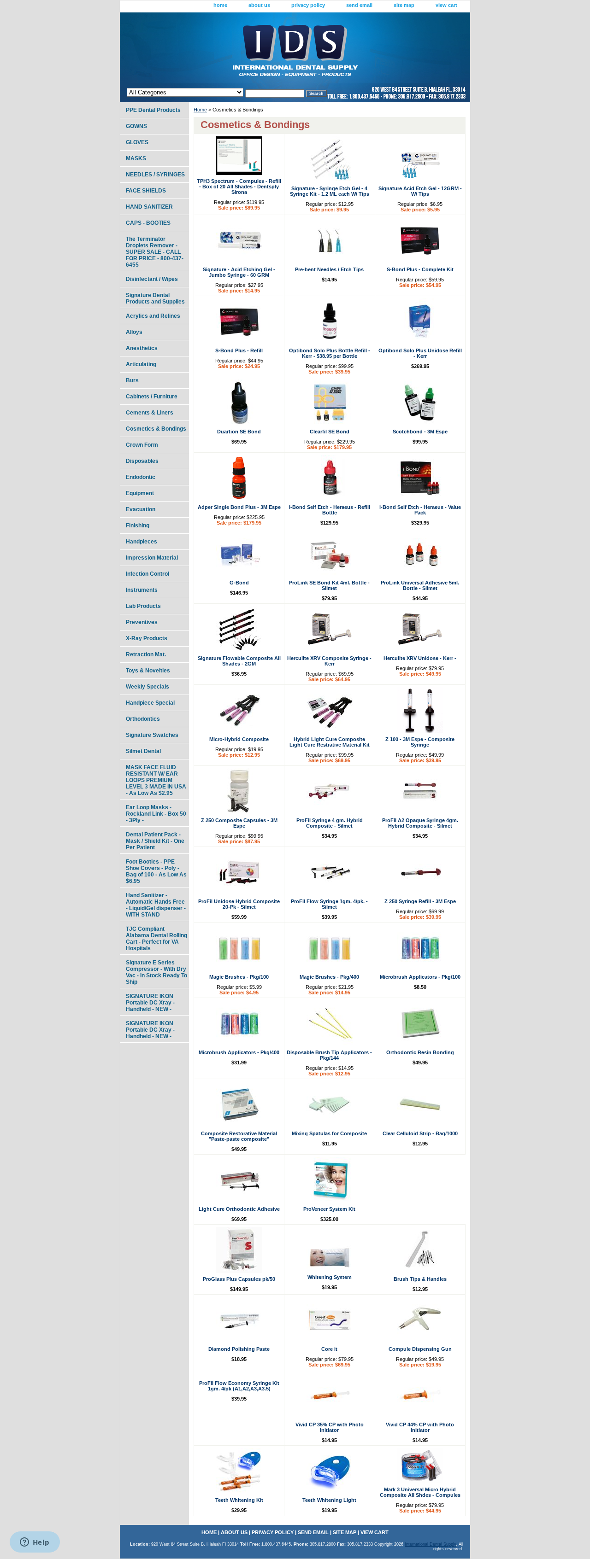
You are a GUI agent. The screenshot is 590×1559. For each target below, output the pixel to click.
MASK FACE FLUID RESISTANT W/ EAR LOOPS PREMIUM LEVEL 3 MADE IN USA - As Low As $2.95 (156, 780)
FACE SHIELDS (146, 190)
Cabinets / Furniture (151, 396)
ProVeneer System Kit (329, 1209)
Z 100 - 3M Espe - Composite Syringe (419, 741)
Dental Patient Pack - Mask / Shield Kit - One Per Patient (155, 841)
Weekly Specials (147, 686)
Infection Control (147, 574)
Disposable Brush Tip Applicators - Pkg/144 (329, 1055)
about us (259, 5)
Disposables (142, 461)
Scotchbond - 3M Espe (420, 431)
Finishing (137, 525)
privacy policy (308, 5)
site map (404, 5)
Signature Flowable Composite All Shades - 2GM (239, 660)
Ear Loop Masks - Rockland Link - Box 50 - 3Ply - (156, 813)
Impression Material (152, 558)
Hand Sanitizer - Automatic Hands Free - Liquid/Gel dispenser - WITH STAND (156, 905)
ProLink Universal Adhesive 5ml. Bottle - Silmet (420, 585)
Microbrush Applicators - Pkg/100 (420, 977)
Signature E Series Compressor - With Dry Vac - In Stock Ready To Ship (156, 972)
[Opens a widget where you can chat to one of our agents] (34, 1542)
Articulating (141, 364)
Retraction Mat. (146, 654)
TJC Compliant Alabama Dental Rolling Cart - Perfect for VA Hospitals (156, 939)
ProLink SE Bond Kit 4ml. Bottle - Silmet (329, 585)
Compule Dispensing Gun (420, 1349)
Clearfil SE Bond (329, 431)
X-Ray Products (146, 638)
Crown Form (142, 445)
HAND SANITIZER (149, 207)
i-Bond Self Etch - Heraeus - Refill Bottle (329, 509)
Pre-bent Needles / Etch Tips (329, 269)
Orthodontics (143, 719)
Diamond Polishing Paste (239, 1349)
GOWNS (136, 126)
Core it (329, 1349)
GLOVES (137, 142)
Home (200, 109)
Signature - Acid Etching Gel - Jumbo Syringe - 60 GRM (239, 272)
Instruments (142, 590)
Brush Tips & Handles (420, 1279)
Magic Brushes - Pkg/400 (329, 977)
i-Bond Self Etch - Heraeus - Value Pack (420, 509)
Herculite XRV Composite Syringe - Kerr (329, 660)
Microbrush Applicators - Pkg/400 (239, 1052)
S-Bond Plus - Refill (239, 350)
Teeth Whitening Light (329, 1500)
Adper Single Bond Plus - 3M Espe (239, 507)
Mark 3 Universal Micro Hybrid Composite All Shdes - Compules (420, 1492)
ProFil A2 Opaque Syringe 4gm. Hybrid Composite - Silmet (420, 823)
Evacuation (140, 509)
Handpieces (141, 541)
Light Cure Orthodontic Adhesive (239, 1209)
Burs (132, 380)
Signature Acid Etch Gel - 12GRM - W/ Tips (420, 191)
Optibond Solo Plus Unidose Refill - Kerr (420, 353)
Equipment (140, 493)
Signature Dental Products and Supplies (155, 298)
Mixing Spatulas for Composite (329, 1133)
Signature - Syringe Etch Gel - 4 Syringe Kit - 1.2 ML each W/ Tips (329, 191)
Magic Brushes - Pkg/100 (239, 977)
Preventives (142, 622)
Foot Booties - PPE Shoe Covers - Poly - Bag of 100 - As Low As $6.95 (156, 871)
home (220, 5)
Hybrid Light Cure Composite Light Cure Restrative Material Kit (329, 741)
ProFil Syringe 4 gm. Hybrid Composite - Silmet (329, 823)
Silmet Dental (143, 751)
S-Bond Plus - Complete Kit (420, 269)
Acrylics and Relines (153, 316)
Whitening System (329, 1277)
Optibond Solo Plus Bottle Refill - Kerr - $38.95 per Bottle (329, 353)
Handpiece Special (150, 703)
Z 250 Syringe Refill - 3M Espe (420, 901)
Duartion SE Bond (239, 431)
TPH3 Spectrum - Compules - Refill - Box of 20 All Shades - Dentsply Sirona (239, 186)
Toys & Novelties (148, 670)
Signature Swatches (152, 735)
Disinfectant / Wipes (152, 279)
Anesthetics (142, 348)
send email (359, 5)
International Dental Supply (430, 1544)
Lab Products (143, 606)
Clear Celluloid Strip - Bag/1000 (420, 1133)
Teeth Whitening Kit (239, 1500)
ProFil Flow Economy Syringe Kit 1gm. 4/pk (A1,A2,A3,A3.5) (239, 1385)
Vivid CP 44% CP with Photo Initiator (420, 1427)
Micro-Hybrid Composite (239, 739)
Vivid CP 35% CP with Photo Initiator (329, 1427)
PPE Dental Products (153, 110)
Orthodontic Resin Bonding (420, 1052)
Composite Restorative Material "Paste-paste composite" (239, 1136)
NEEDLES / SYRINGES (155, 174)
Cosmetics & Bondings (156, 429)
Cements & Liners (149, 412)
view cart (446, 5)
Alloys (134, 332)
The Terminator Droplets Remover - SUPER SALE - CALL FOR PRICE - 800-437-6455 (154, 252)
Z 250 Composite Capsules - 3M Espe (239, 823)
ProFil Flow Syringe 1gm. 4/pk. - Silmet (329, 904)
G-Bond (239, 582)
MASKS (136, 158)
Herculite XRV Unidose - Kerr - (420, 658)
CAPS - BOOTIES (148, 223)
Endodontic (140, 477)
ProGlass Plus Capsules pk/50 (239, 1279)
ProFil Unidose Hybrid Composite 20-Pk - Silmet (239, 904)
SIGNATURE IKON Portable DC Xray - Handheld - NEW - (150, 1002)
